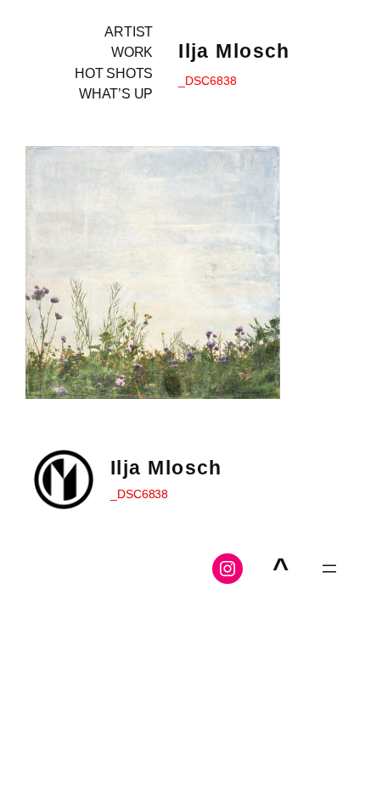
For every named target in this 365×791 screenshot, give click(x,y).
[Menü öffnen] (329, 568)
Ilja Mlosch (234, 51)
